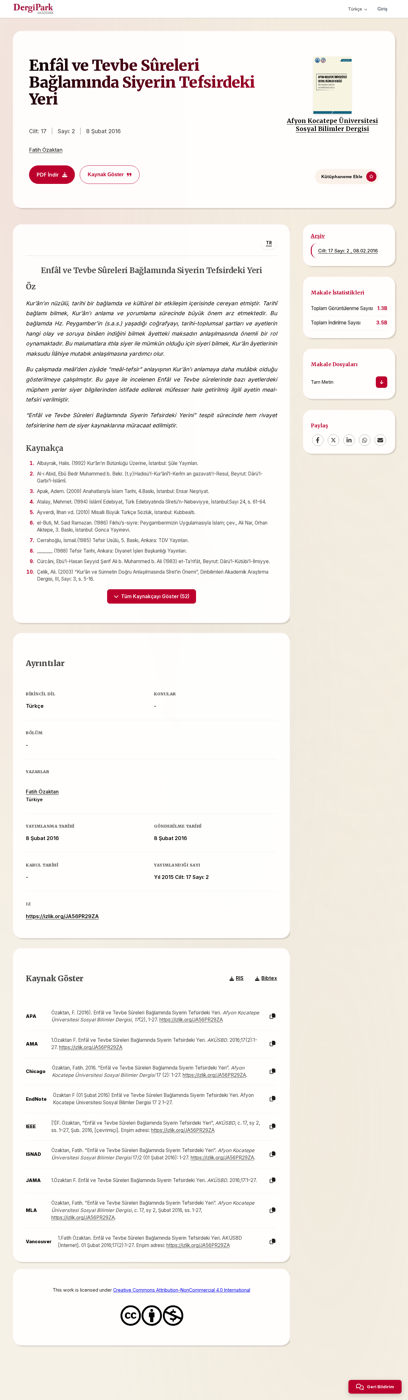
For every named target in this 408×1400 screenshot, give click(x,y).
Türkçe (355, 8)
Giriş (382, 8)
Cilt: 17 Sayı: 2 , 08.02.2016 (348, 250)
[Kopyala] (272, 1016)
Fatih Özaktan (45, 150)
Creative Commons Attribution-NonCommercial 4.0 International (181, 1290)
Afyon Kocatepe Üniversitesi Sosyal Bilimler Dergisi (332, 125)
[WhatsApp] (364, 440)
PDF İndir (48, 174)
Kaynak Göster (106, 174)
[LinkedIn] (349, 440)
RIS (240, 978)
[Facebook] (318, 440)
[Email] (380, 440)
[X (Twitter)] (333, 440)
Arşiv (318, 236)
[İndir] (381, 382)
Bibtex (269, 978)
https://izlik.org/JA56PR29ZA (62, 916)
